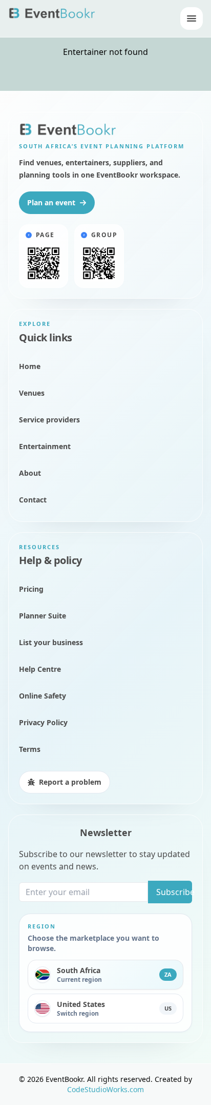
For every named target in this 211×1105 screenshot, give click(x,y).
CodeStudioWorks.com (105, 1089)
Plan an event (51, 202)
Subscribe (174, 892)
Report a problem (70, 782)
